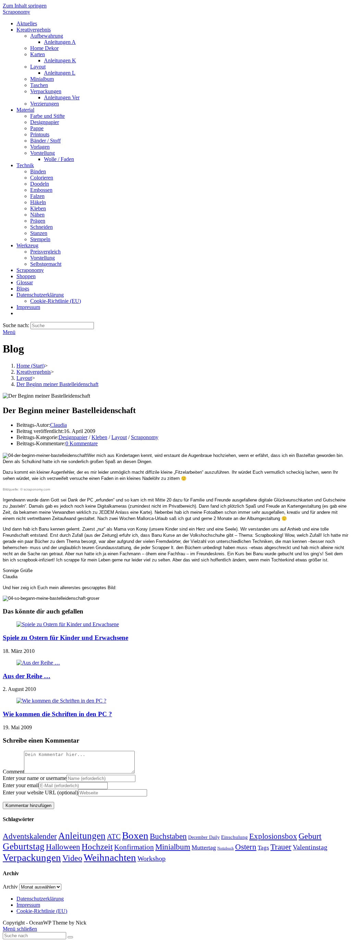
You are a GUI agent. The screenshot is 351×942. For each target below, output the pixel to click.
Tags (263, 847)
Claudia (58, 425)
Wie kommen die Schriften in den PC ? (57, 714)
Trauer (280, 847)
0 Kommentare (81, 443)
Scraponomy (16, 12)
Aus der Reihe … (26, 676)
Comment (13, 771)
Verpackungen (32, 857)
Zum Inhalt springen (25, 6)
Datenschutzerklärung (40, 899)
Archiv (10, 887)
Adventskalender (30, 836)
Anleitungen (82, 836)
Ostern (245, 847)
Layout (119, 437)
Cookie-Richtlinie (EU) (41, 911)
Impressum (28, 905)
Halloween (63, 847)
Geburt (310, 836)
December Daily (204, 837)
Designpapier (73, 437)
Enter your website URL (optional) (40, 792)
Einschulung (234, 837)
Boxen (135, 835)
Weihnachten (110, 857)
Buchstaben (168, 836)
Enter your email (21, 785)
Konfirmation (134, 847)
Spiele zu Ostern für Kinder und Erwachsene (65, 637)
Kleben (99, 437)
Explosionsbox (273, 836)
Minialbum (172, 847)
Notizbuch (225, 848)
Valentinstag (310, 847)
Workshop (151, 858)
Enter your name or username (34, 778)
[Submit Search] (70, 937)
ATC (114, 836)
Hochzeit (97, 846)
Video (72, 858)
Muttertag (204, 847)
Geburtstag (24, 846)
